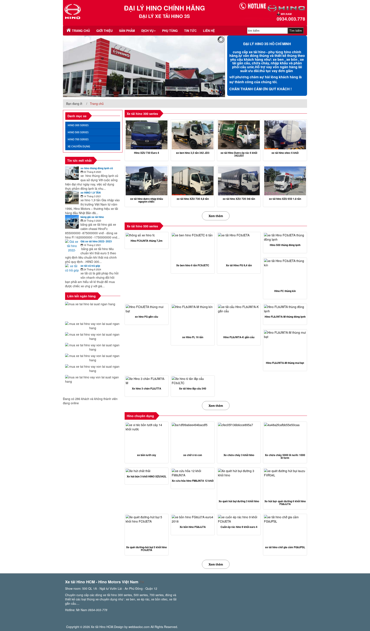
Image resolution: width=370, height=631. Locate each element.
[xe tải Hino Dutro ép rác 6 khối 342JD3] (239, 134)
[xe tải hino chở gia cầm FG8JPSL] (285, 529)
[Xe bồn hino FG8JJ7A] (193, 519)
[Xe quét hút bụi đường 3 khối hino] (239, 483)
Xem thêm (216, 216)
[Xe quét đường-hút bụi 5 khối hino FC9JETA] (147, 529)
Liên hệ (209, 30)
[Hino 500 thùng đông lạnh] (285, 237)
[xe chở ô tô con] (193, 437)
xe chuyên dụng (79, 146)
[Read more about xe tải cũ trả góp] (72, 270)
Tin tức (190, 30)
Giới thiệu (104, 30)
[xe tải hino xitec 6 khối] (285, 134)
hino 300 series (78, 125)
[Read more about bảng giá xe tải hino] (72, 222)
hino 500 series (78, 132)
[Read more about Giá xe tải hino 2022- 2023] (72, 247)
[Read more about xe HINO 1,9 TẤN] (72, 197)
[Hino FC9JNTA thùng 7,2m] (147, 235)
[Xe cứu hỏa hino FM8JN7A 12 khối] (193, 473)
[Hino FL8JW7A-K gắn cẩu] (239, 319)
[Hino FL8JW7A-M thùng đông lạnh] (285, 309)
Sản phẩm (127, 30)
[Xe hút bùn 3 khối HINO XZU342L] (147, 471)
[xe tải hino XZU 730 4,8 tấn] (193, 180)
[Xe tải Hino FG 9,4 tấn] (239, 247)
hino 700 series (78, 139)
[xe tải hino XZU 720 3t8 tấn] (239, 180)
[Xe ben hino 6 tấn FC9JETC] (193, 247)
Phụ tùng (170, 30)
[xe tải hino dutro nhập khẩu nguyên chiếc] (147, 180)
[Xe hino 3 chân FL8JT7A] (147, 380)
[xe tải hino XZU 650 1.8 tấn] (285, 180)
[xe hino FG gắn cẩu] (147, 309)
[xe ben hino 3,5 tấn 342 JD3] (193, 134)
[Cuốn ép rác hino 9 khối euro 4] (239, 519)
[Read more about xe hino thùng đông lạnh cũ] (72, 173)
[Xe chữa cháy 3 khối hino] (239, 437)
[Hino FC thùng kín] (285, 273)
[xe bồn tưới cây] (147, 437)
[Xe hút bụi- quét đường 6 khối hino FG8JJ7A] (285, 483)
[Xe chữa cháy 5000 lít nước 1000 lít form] (285, 437)
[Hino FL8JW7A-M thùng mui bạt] (285, 344)
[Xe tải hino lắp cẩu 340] (193, 380)
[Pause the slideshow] (212, 66)
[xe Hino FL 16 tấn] (193, 319)
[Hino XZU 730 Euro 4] (147, 134)
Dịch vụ (147, 30)
